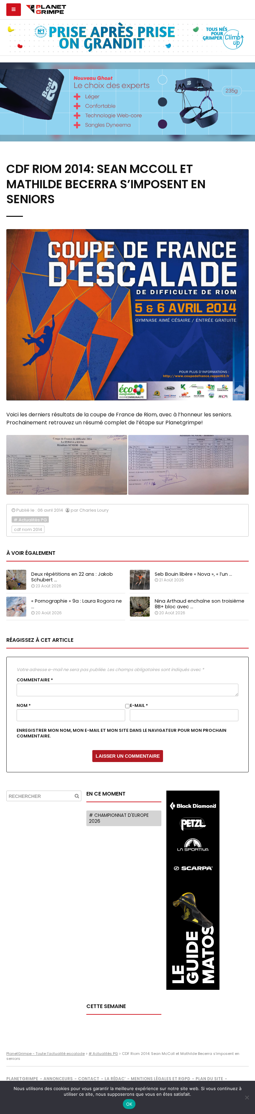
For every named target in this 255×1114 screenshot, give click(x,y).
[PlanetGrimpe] (46, 8)
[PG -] (66, 465)
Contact (88, 1078)
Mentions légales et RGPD (160, 1078)
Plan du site (209, 1078)
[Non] (246, 1097)
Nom (24, 705)
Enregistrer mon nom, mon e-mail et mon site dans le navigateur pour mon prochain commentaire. (121, 733)
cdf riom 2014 (28, 529)
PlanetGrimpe (22, 1078)
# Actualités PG (30, 520)
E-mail (139, 705)
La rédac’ (115, 1078)
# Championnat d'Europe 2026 (119, 818)
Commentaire (35, 680)
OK (129, 1104)
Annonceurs (58, 1078)
